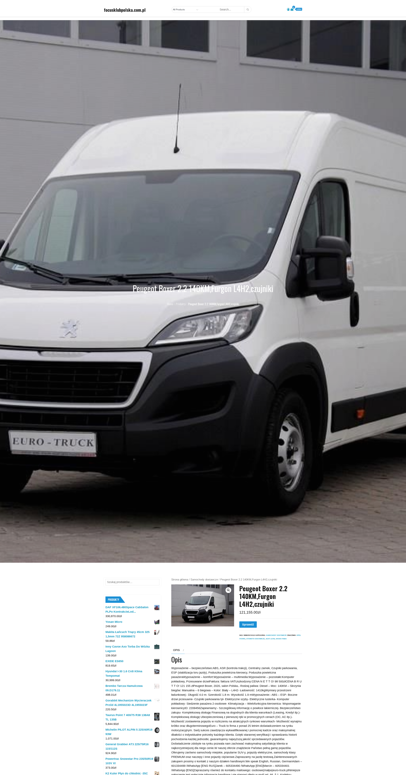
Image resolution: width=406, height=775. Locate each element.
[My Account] (288, 9)
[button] (228, 590)
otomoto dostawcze (255, 639)
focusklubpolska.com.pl (125, 10)
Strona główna (179, 579)
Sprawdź (248, 624)
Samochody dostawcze (204, 579)
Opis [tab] (176, 650)
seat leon (270, 639)
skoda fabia (281, 639)
